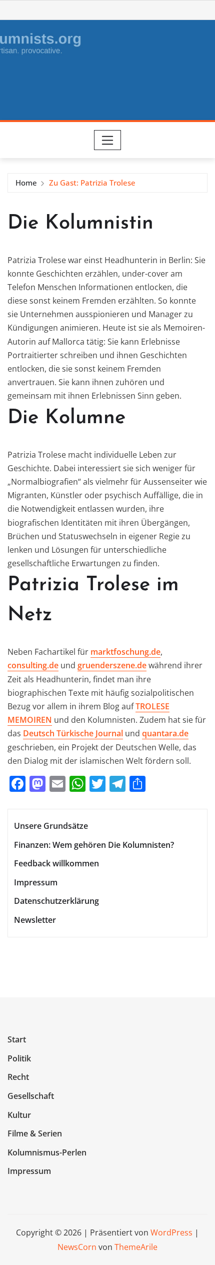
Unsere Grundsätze (51, 825)
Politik (19, 1058)
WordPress (171, 1232)
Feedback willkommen (56, 863)
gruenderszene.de (112, 665)
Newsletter (35, 919)
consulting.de (33, 665)
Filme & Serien (35, 1133)
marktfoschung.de (125, 651)
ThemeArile (136, 1246)
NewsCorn (77, 1246)
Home (26, 183)
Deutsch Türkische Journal (73, 733)
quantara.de (165, 733)
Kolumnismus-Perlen (47, 1152)
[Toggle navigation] (108, 140)
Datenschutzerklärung (56, 900)
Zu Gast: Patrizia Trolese (92, 183)
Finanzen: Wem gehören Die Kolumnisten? (94, 844)
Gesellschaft (31, 1095)
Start (17, 1039)
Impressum (36, 882)
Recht (18, 1077)
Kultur (19, 1114)
